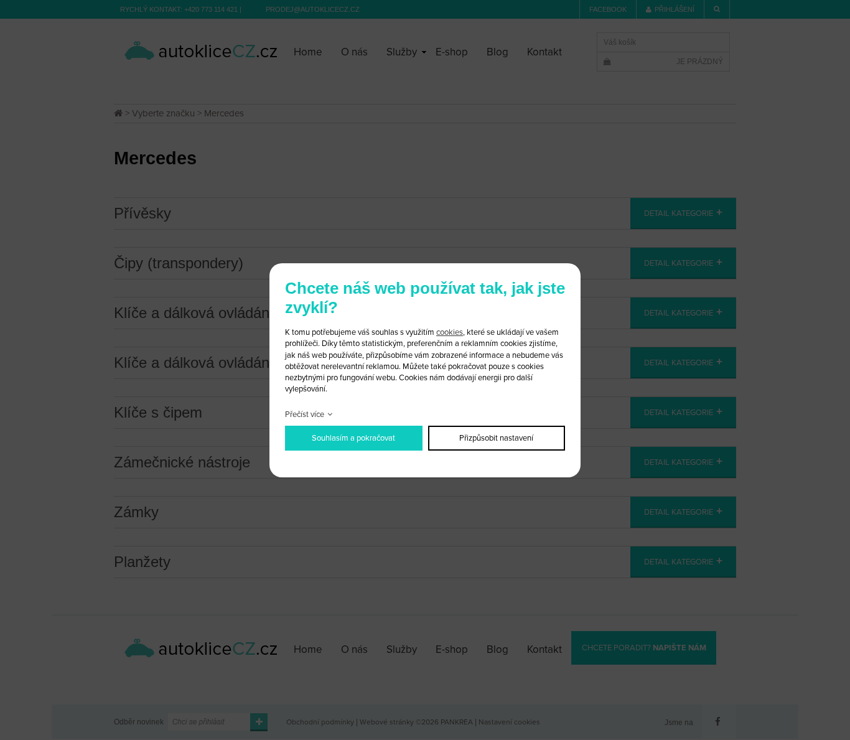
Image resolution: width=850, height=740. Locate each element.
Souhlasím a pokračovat (353, 438)
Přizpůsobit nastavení (496, 438)
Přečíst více (304, 414)
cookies (449, 332)
